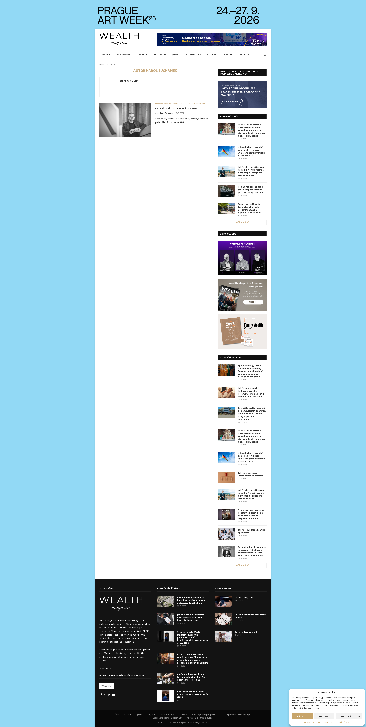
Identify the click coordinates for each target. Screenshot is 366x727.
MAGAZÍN (106, 55)
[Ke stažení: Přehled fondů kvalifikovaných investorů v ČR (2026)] (165, 696)
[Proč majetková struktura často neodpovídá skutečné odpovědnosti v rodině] (165, 678)
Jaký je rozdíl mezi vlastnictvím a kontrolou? (251, 474)
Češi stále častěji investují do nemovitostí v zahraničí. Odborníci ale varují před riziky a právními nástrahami (252, 413)
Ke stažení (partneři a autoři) (200, 717)
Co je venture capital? (246, 632)
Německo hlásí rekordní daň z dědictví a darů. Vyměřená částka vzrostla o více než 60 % (251, 151)
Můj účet (151, 714)
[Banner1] (242, 94)
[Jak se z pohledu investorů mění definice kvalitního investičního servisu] (165, 619)
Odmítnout (324, 716)
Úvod (117, 714)
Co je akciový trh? (244, 597)
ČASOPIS (175, 55)
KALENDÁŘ (211, 55)
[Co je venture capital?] (223, 636)
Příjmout (302, 716)
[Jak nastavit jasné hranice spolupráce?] (226, 534)
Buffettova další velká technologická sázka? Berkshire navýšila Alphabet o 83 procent (249, 208)
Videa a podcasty (124, 55)
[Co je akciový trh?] (223, 601)
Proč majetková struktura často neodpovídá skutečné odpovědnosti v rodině (191, 677)
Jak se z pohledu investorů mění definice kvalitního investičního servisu (190, 617)
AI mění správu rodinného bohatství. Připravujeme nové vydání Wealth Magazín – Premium (251, 514)
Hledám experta (193, 55)
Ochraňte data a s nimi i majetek (176, 108)
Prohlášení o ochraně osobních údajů (333, 722)
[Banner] (242, 331)
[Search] (265, 55)
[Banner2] (242, 295)
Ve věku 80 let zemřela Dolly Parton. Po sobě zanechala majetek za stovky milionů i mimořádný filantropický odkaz (252, 130)
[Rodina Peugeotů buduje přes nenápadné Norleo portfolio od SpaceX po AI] (226, 191)
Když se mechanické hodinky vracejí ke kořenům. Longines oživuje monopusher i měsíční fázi (252, 392)
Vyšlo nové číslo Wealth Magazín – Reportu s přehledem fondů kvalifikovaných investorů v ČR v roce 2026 (193, 637)
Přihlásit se (246, 55)
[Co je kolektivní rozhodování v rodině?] (223, 619)
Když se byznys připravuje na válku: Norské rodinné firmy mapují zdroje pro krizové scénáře (251, 171)
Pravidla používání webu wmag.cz (235, 714)
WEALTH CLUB (160, 55)
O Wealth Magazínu (133, 714)
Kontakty (183, 714)
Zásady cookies (310, 722)
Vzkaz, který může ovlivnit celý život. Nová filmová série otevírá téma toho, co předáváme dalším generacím (192, 658)
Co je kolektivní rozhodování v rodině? (250, 616)
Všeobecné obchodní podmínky (167, 717)
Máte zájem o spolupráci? (204, 714)
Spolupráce (228, 55)
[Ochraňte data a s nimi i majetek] (125, 120)
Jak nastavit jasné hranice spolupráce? (251, 531)
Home (102, 64)
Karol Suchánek (129, 81)
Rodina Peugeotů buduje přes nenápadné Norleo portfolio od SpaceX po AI (251, 189)
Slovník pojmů (167, 714)
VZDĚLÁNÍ (143, 55)
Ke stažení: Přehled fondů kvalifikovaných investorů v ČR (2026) (193, 694)
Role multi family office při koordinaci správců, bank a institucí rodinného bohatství (192, 600)
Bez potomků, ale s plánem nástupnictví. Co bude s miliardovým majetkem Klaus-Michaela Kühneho (252, 551)
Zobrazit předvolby (348, 716)
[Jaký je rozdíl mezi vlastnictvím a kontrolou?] (226, 477)
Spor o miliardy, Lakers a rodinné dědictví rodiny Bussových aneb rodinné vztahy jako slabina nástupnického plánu (250, 371)
